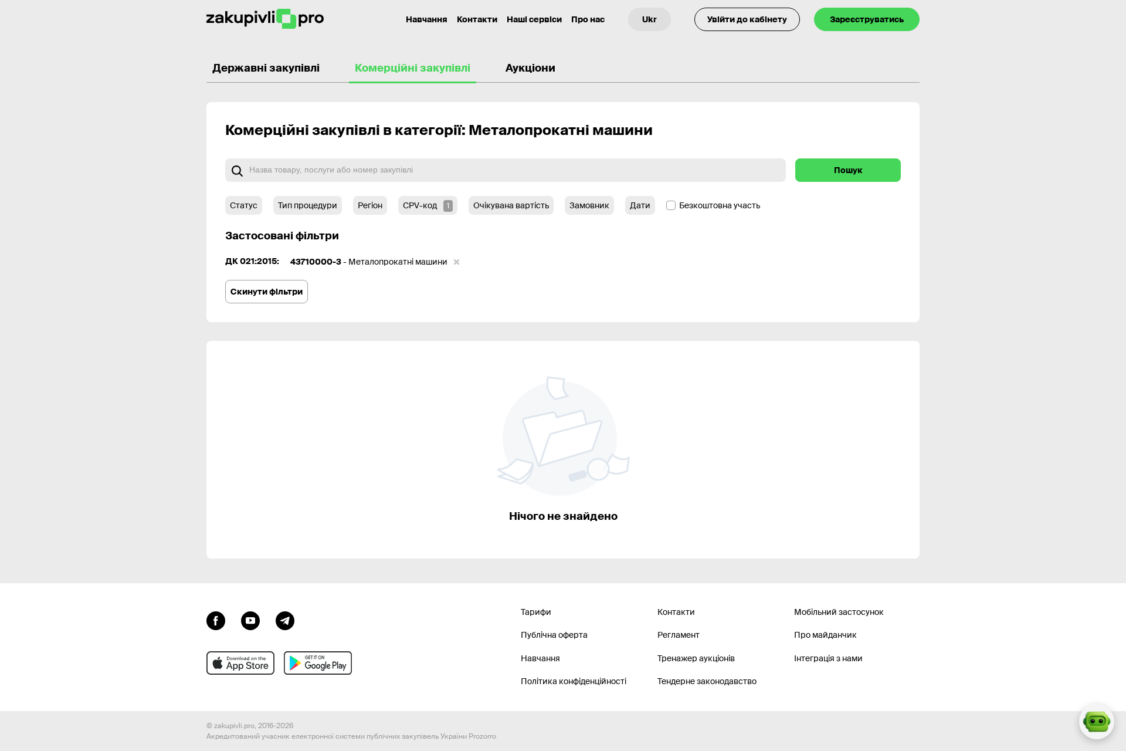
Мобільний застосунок (839, 612)
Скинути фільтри (266, 291)
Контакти (477, 19)
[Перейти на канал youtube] (250, 619)
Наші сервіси (534, 19)
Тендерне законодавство (707, 681)
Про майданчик (825, 635)
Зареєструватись (867, 19)
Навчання (426, 19)
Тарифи (536, 612)
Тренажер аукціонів (696, 658)
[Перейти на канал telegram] (285, 619)
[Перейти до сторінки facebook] (215, 619)
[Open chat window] (1096, 721)
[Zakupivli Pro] (265, 19)
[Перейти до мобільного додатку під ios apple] (240, 663)
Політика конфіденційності (573, 681)
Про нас (588, 19)
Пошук (848, 170)
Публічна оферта (554, 635)
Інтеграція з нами (828, 658)
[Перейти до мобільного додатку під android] (318, 663)
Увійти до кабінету (747, 19)
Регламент (678, 635)
